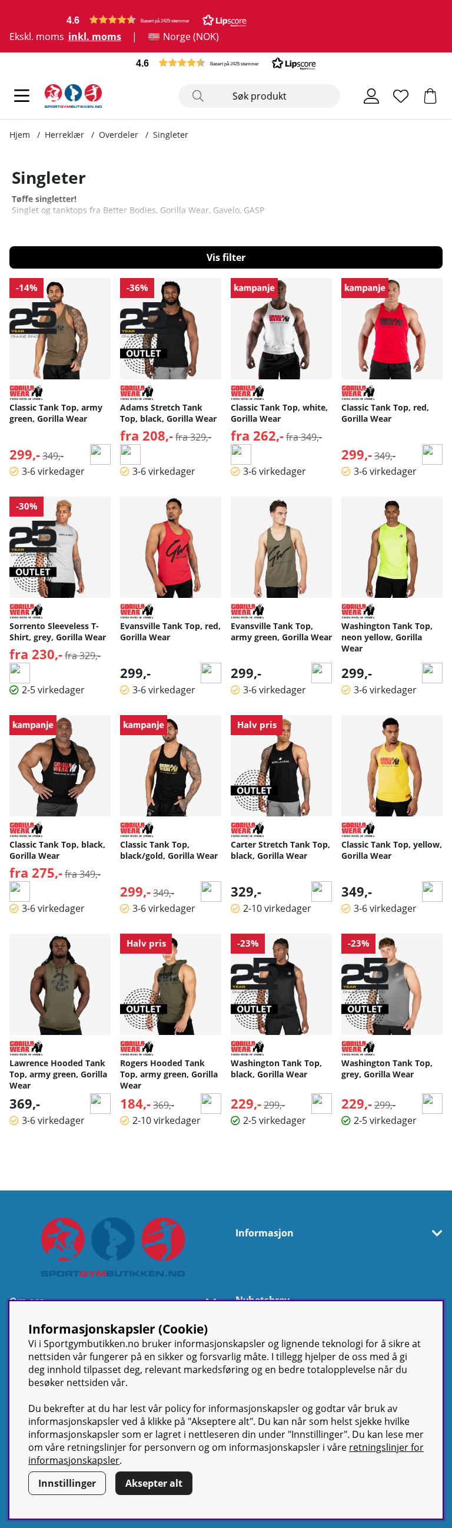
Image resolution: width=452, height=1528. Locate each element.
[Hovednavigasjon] (21, 96)
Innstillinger (67, 1483)
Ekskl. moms (36, 36)
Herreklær (64, 134)
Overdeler (118, 134)
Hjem (19, 134)
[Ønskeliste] (400, 96)
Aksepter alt (153, 1483)
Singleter (170, 134)
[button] (156, 19)
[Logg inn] (371, 96)
